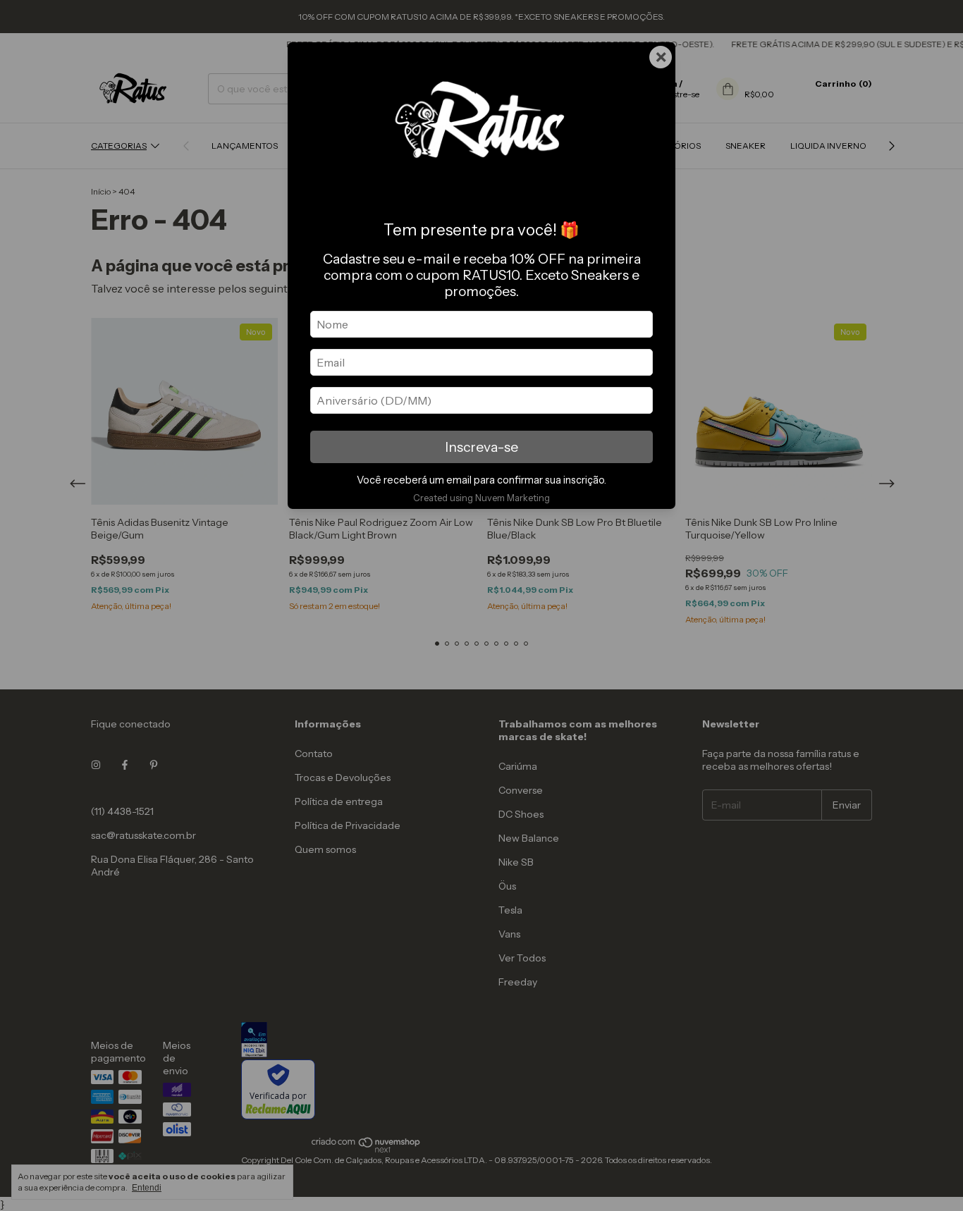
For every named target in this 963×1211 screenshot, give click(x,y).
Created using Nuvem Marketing (481, 498)
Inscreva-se (481, 446)
